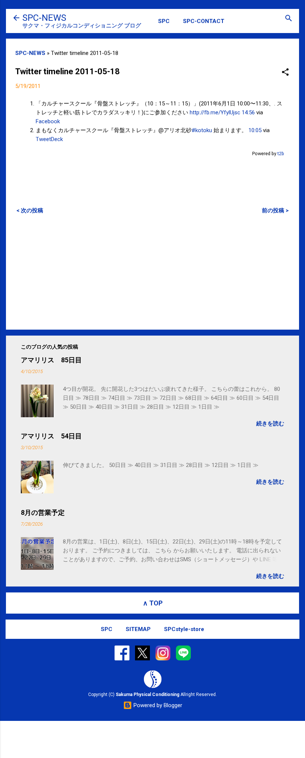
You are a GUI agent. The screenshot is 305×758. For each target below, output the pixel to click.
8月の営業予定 (43, 512)
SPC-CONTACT (203, 21)
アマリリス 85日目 (51, 360)
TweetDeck (49, 139)
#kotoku (202, 130)
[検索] (288, 19)
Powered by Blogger (157, 705)
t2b (280, 153)
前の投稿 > (275, 210)
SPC (164, 21)
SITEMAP (138, 629)
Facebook (48, 121)
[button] (285, 73)
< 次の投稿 (29, 210)
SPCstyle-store (184, 629)
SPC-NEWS (44, 18)
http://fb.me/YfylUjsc (215, 112)
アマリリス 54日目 (51, 436)
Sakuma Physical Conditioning (147, 694)
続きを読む (270, 423)
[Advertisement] (152, 272)
